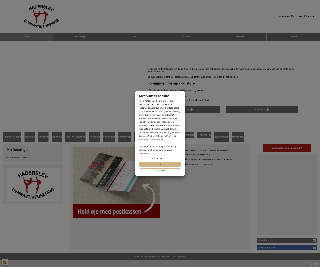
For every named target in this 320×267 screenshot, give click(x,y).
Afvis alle (160, 170)
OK (160, 164)
